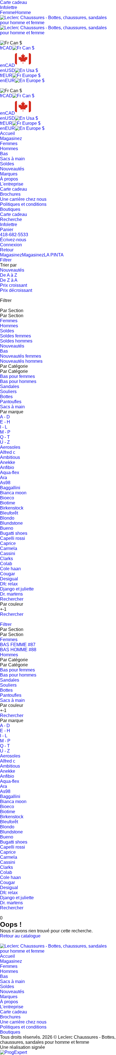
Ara (3, 477)
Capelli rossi (12, 538)
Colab (6, 563)
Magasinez (11, 138)
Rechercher (11, 599)
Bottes (6, 396)
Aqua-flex (9, 472)
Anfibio (7, 467)
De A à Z (8, 275)
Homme (23, 12)
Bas (4, 153)
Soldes (7, 163)
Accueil (7, 133)
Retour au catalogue (20, 936)
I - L (3, 427)
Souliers (8, 391)
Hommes (9, 148)
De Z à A (8, 280)
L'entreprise (11, 184)
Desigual (9, 578)
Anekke (7, 462)
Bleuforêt (9, 513)
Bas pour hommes (18, 381)
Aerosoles (10, 447)
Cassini (7, 553)
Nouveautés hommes (21, 361)
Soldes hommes (16, 341)
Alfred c (7, 452)
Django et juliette (17, 589)
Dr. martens (11, 594)
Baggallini (10, 487)
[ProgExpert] (13, 1052)
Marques (8, 174)
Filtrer (6, 260)
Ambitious (10, 457)
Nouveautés (12, 168)
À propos (9, 179)
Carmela (8, 548)
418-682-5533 (14, 234)
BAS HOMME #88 (18, 649)
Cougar (7, 573)
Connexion (11, 244)
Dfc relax (9, 583)
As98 (5, 482)
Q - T (5, 437)
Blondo (7, 518)
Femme (7, 12)
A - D (5, 416)
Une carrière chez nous (23, 199)
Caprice (8, 543)
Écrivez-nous (13, 239)
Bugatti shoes (13, 533)
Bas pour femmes (17, 376)
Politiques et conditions (23, 204)
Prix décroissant (16, 290)
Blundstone (11, 523)
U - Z (5, 442)
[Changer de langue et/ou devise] (11, 43)
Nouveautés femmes (20, 356)
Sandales (9, 386)
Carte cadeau (13, 189)
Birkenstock (11, 508)
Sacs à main (12, 158)
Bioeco (7, 497)
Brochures (10, 194)
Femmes (8, 143)
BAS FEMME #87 (17, 644)
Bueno (6, 528)
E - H (5, 422)
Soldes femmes (15, 335)
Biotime (7, 503)
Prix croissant (13, 285)
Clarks (6, 558)
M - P (5, 432)
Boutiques (10, 209)
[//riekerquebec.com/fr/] (58, 951)
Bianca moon (13, 492)
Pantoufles (10, 401)
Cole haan (10, 568)
